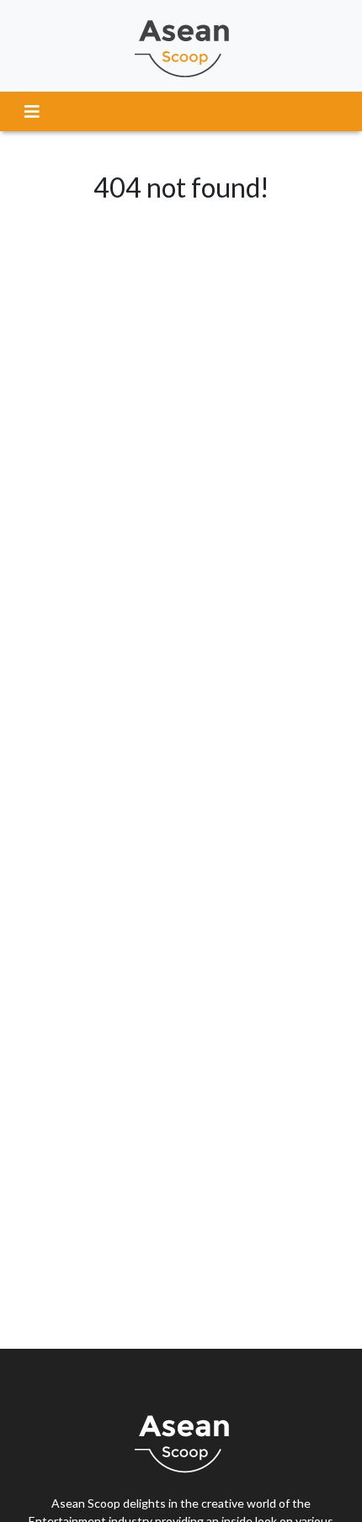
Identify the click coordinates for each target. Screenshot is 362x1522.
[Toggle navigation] (32, 111)
